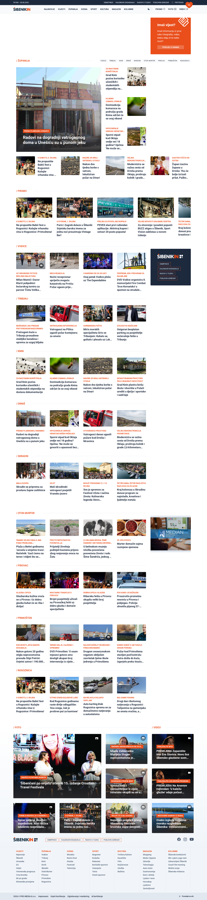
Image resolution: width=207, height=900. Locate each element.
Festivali (71, 865)
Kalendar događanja (169, 269)
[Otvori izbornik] (189, 5)
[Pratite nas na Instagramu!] (185, 839)
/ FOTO (17, 727)
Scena (84, 9)
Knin (121, 61)
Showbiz (70, 854)
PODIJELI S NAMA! (170, 47)
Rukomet (96, 861)
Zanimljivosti (149, 888)
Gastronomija (149, 871)
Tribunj (112, 61)
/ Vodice (21, 246)
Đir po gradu (21, 878)
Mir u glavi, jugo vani (177, 858)
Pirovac (161, 61)
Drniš (128, 61)
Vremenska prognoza (25, 871)
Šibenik (19, 858)
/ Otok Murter (25, 513)
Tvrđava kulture (125, 854)
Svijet (18, 868)
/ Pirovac (22, 565)
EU (17, 865)
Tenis (94, 871)
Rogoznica (185, 61)
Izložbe (121, 868)
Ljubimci (147, 885)
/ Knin (20, 351)
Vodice (103, 61)
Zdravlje (146, 861)
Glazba (70, 861)
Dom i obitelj (148, 875)
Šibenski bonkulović (177, 854)
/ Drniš (20, 403)
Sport (94, 9)
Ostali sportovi (98, 875)
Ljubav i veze (149, 878)
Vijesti (61, 9)
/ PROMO (21, 190)
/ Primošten (24, 617)
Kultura (104, 9)
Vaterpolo (96, 868)
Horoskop (147, 882)
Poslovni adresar (167, 278)
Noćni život (72, 858)
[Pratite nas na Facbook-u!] (179, 839)
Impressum (43, 896)
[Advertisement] (171, 594)
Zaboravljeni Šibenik (177, 861)
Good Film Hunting (176, 865)
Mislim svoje (174, 868)
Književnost (123, 865)
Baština (121, 871)
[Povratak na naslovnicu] (21, 9)
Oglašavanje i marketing (78, 896)
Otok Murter (149, 61)
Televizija (71, 868)
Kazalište (122, 858)
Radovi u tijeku (166, 274)
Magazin (116, 9)
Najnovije (49, 9)
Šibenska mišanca (176, 871)
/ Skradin (22, 456)
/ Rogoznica (24, 670)
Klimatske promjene (25, 882)
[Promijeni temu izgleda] (150, 9)
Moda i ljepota (149, 858)
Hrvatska (20, 861)
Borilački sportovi (100, 865)
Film (120, 861)
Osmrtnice (164, 264)
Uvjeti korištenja (58, 896)
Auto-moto (148, 868)
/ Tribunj (22, 298)
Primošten (172, 61)
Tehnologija (148, 865)
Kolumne (128, 9)
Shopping (147, 854)
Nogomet (96, 854)
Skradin (137, 61)
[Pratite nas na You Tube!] (192, 839)
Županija (73, 9)
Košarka (96, 858)
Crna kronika (21, 875)
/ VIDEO (156, 727)
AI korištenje (97, 896)
